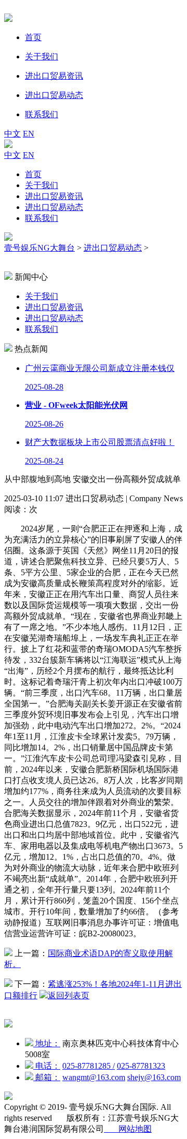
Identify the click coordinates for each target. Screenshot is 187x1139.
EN (28, 133)
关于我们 (41, 185)
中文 (12, 133)
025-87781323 (141, 1065)
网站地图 (128, 1128)
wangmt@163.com (93, 1077)
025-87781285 (88, 1065)
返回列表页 (68, 995)
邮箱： (46, 1077)
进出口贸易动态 (54, 207)
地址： (46, 1043)
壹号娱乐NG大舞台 (39, 247)
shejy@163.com (154, 1077)
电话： (46, 1065)
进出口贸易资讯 (54, 196)
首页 (33, 174)
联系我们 (41, 218)
